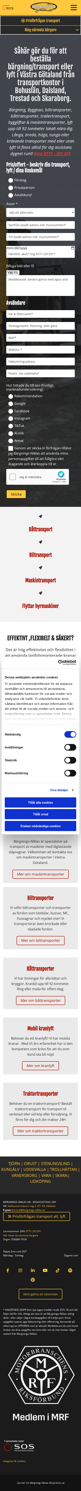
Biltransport (40, 555)
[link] (77, 30)
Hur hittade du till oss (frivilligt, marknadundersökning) (30, 387)
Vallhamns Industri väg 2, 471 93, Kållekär (32, 1206)
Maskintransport (40, 581)
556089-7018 (19, 1239)
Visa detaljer (59, 790)
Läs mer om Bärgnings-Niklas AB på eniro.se (40, 1482)
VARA (46, 1175)
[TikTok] (57, 1270)
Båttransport (40, 529)
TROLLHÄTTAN (63, 1169)
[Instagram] (20, 1270)
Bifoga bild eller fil (20, 266)
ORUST (30, 1163)
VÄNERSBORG (25, 1175)
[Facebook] (7, 1270)
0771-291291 (33, 1231)
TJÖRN (14, 1163)
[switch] (70, 747)
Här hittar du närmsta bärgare (20, 1235)
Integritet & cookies (14, 1461)
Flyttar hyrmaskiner (40, 606)
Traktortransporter (40, 1094)
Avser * (12, 204)
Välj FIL (12, 272)
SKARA (61, 1175)
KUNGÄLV (10, 1169)
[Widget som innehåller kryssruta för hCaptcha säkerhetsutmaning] (37, 477)
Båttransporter (40, 969)
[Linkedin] (32, 1270)
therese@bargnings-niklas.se (28, 1210)
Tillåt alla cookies (40, 802)
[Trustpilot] (45, 1280)
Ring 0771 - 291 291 (52, 153)
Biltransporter (40, 898)
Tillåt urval (40, 814)
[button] (71, 7)
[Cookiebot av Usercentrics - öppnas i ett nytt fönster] (58, 662)
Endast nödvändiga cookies (41, 826)
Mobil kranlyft (40, 1029)
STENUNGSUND (55, 1163)
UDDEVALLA (34, 1169)
